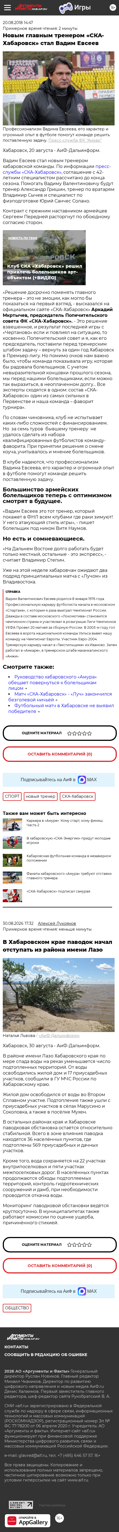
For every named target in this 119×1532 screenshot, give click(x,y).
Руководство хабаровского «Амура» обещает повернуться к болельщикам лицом (52, 682)
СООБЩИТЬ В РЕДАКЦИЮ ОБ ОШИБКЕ (45, 1354)
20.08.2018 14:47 (18, 22)
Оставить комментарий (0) (60, 754)
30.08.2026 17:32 (18, 923)
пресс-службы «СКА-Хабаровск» (57, 169)
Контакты (16, 1346)
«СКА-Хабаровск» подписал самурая (58, 891)
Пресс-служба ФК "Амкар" (75, 140)
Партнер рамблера (52, 1505)
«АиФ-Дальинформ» (59, 1035)
